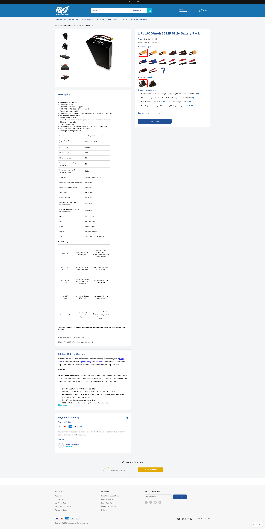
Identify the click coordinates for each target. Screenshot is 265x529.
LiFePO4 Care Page (108, 506)
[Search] (149, 10)
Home (57, 25)
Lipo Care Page (107, 499)
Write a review (151, 469)
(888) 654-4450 (184, 518)
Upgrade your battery (147, 90)
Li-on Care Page (107, 503)
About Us (58, 496)
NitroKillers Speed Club (110, 496)
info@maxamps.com (202, 518)
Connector (142, 47)
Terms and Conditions (63, 506)
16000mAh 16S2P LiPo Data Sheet (71, 338)
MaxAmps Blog (60, 503)
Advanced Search (61, 510)
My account (184, 11)
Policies (104, 510)
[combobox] (111, 10)
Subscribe (180, 497)
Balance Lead (144, 77)
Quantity (141, 113)
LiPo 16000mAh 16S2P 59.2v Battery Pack (77, 25)
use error (99, 362)
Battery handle (65, 315)
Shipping (140, 42)
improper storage (86, 362)
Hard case (65, 253)
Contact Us (59, 499)
